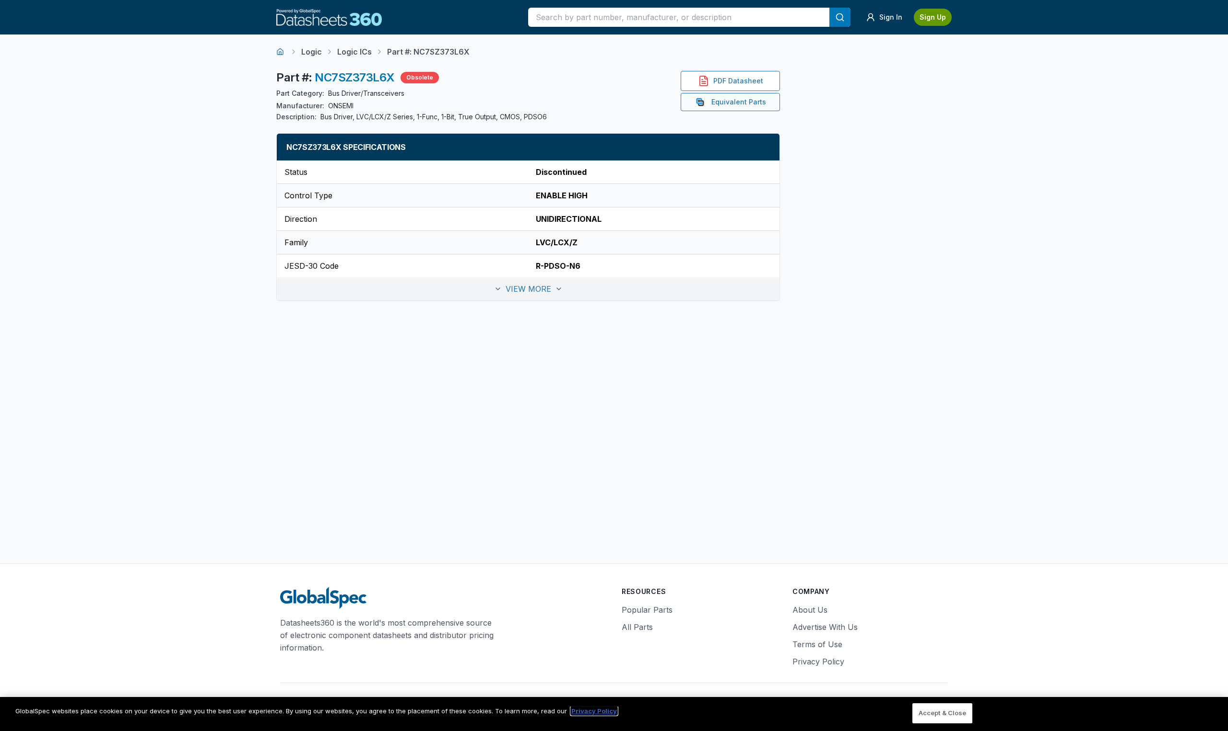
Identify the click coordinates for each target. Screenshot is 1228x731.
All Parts (637, 627)
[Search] (839, 17)
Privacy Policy (818, 661)
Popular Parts (647, 610)
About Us (809, 610)
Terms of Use (817, 644)
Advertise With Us (825, 627)
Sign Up (933, 17)
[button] (528, 288)
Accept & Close (943, 713)
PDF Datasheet (738, 81)
